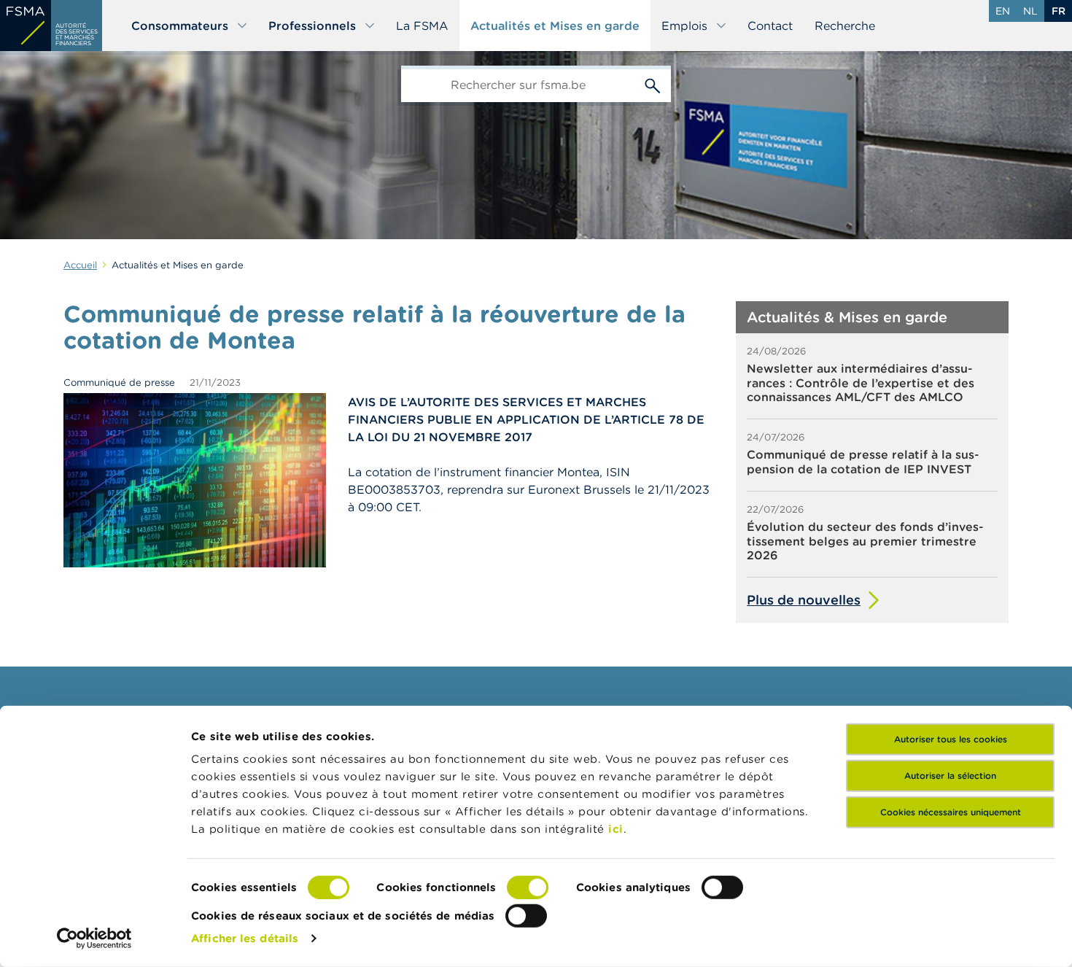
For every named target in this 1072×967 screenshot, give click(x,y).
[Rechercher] (652, 84)
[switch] (527, 887)
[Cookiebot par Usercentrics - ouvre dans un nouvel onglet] (94, 938)
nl (1030, 11)
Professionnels (312, 25)
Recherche (845, 25)
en (1002, 11)
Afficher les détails (244, 938)
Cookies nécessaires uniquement (950, 812)
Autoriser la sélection (950, 775)
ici (616, 829)
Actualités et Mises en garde (555, 25)
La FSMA (422, 25)
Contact (770, 25)
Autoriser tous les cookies (950, 739)
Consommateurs (179, 25)
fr (1058, 11)
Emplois (684, 25)
